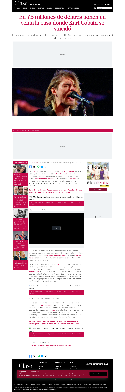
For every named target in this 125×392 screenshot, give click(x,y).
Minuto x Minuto (73, 8)
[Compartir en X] (34, 167)
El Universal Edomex (74, 379)
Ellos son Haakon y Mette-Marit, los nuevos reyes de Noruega (20, 264)
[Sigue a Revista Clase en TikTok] (34, 4)
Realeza (49, 8)
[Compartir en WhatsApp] (38, 167)
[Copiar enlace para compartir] (45, 167)
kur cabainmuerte (51, 345)
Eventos (41, 8)
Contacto (49, 384)
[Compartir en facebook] (30, 167)
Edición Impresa (18, 384)
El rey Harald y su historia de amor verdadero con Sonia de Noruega (20, 245)
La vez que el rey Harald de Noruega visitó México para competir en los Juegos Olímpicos (20, 223)
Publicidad (70, 384)
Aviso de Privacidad (74, 375)
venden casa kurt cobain (42, 348)
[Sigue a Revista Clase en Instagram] (36, 4)
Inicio (25, 8)
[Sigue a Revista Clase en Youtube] (39, 4)
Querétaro (73, 366)
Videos (86, 384)
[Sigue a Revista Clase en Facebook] (31, 4)
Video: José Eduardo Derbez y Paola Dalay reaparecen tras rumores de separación (20, 179)
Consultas (58, 380)
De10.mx (57, 369)
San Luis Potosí (75, 369)
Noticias (33, 8)
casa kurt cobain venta (38, 345)
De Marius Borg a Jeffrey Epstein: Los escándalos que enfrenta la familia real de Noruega (20, 201)
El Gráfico (58, 366)
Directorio (56, 384)
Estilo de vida (59, 8)
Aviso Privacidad (94, 384)
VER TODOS (98, 190)
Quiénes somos (35, 384)
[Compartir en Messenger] (41, 167)
